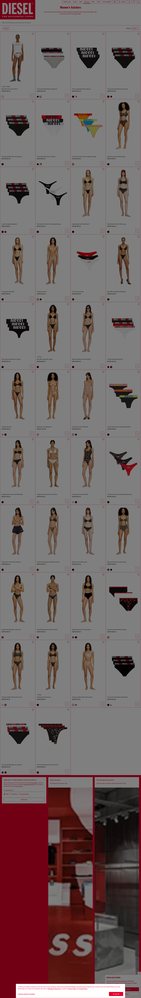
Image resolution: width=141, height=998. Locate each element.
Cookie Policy (83, 988)
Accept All (116, 994)
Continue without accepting (26, 994)
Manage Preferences (54, 988)
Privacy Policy (72, 988)
